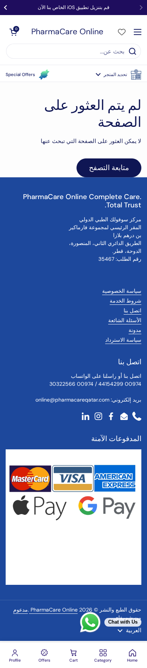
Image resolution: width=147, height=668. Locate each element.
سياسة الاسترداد (123, 339)
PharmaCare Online (67, 32)
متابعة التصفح (109, 167)
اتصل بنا (132, 310)
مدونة (135, 330)
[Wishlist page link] (122, 32)
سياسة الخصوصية (121, 291)
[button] (118, 74)
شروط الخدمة (125, 300)
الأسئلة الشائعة (124, 320)
